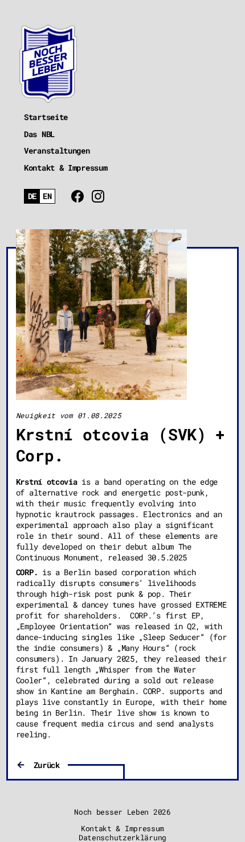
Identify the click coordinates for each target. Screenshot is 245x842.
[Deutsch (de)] (32, 196)
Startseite (46, 117)
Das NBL (39, 134)
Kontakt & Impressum (65, 167)
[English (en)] (47, 196)
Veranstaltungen (57, 150)
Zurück (47, 765)
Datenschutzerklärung (122, 837)
